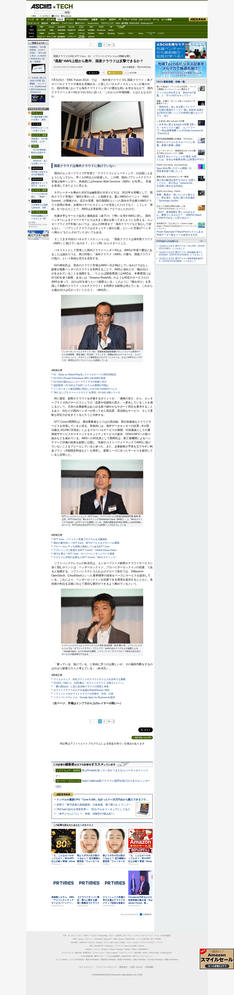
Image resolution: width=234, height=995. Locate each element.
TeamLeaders (93, 23)
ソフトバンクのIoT (151, 33)
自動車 (94, 19)
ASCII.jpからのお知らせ (167, 241)
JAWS (41, 33)
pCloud (91, 37)
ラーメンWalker (61, 960)
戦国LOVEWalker (171, 960)
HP (111, 27)
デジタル (70, 19)
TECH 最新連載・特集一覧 (170, 81)
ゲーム (156, 19)
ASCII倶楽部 (198, 19)
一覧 (103, 73)
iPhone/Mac (82, 19)
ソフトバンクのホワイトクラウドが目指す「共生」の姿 (83, 693)
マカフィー (41, 37)
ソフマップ (71, 37)
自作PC (112, 19)
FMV (41, 27)
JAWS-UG (83, 942)
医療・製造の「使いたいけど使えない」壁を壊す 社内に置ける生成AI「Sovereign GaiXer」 (176, 197)
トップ (31, 19)
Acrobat (51, 33)
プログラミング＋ (126, 953)
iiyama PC (108, 939)
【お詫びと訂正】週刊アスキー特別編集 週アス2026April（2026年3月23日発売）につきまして (181, 253)
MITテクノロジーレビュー (143, 956)
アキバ (126, 19)
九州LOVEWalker (139, 960)
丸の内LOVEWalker (155, 960)
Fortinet (121, 33)
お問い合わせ (136, 967)
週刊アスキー (80, 23)
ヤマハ (131, 33)
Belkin (111, 30)
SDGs (118, 23)
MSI (91, 27)
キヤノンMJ (51, 37)
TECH (63, 6)
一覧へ (201, 241)
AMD (51, 30)
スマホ (134, 19)
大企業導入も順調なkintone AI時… (39, 206)
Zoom (141, 33)
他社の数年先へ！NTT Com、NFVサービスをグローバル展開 (86, 542)
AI (37, 19)
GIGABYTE (71, 30)
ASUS (101, 27)
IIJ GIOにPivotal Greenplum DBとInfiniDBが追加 (79, 378)
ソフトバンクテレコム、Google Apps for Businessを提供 (84, 697)
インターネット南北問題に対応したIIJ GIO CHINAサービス (85, 388)
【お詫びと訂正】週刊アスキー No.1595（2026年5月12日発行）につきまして (182, 247)
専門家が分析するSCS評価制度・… (39, 173)
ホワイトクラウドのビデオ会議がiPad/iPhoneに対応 (81, 690)
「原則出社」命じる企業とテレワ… (39, 162)
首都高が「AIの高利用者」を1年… (39, 140)
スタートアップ (145, 20)
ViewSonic (101, 30)
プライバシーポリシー (106, 967)
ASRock (81, 30)
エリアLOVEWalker (76, 960)
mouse (51, 27)
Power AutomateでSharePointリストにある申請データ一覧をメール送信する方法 (180, 233)
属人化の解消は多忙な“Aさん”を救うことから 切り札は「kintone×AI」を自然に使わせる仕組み (176, 183)
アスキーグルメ (68, 23)
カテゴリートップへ (142, 737)
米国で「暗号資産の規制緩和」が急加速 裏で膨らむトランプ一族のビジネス (101, 804)
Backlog (111, 33)
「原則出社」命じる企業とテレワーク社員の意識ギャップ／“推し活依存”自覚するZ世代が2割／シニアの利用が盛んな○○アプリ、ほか (180, 111)
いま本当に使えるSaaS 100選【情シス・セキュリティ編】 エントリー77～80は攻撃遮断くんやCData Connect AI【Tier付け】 (180, 129)
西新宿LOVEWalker (108, 960)
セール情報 (166, 19)
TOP (64, 935)
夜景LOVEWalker (124, 960)
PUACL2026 (134, 23)
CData (101, 33)
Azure (71, 33)
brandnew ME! (81, 36)
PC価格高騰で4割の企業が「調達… (39, 118)
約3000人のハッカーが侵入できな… (39, 129)
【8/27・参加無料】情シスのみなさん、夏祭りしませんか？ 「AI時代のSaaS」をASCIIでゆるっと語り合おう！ (180, 215)
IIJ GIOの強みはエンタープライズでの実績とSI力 (80, 381)
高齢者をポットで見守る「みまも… (39, 184)
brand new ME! (131, 946)
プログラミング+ (107, 23)
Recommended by (130, 914)
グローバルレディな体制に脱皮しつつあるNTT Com (81, 546)
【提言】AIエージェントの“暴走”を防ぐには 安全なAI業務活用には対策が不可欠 (180, 158)
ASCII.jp (41, 6)
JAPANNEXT (61, 36)
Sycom (71, 27)
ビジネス (50, 19)
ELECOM (41, 30)
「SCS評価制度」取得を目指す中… (39, 151)
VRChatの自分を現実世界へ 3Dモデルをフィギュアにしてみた (93, 809)
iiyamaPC (61, 27)
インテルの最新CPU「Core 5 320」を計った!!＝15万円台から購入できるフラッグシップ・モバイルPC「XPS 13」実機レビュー (130, 799)
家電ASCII (55, 23)
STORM (158, 939)
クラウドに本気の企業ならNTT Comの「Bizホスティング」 (85, 557)
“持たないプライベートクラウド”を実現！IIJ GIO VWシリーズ (86, 392)
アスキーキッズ (33, 23)
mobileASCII (126, 956)
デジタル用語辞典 (113, 956)
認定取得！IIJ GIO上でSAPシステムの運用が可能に (81, 385)
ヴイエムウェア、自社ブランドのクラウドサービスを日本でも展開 (89, 679)
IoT (42, 19)
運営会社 (123, 967)
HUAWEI (91, 30)
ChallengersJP (147, 23)
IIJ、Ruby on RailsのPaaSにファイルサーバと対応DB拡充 (84, 374)
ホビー (103, 19)
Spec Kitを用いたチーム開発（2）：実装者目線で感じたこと (176, 169)
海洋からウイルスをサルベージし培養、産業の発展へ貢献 (176, 143)
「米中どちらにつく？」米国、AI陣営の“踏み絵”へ (86, 813)
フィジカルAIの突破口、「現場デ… (39, 195)
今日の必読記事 (87, 956)
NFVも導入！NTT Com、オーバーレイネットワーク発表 (83, 553)
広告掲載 (149, 967)
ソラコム (81, 33)
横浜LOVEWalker (92, 960)
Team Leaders (112, 953)
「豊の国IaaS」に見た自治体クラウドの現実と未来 (81, 686)
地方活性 (124, 23)
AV (120, 19)
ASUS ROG (61, 30)
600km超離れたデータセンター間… (39, 217)
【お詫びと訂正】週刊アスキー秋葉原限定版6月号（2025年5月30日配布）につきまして (181, 259)
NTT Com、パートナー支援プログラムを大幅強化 (80, 539)
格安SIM (44, 23)
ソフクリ (160, 33)
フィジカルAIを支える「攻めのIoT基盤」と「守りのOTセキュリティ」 (176, 94)
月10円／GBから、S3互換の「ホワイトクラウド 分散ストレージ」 (89, 682)
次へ (110, 45)
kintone (61, 33)
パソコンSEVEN (81, 26)
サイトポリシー (86, 967)
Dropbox (91, 33)
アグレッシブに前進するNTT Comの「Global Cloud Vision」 (86, 550)
